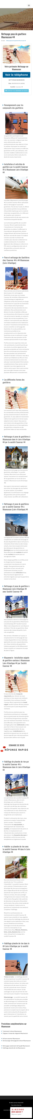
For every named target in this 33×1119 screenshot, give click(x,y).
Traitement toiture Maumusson (12, 1031)
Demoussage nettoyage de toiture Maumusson (17, 1041)
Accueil (3, 40)
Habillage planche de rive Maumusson (14, 1048)
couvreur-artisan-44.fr (18, 1102)
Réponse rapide (16, 749)
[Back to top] (28, 1114)
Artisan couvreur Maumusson (11, 1038)
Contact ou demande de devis (17, 90)
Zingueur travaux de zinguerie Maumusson (15, 1033)
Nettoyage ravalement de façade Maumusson (16, 1046)
